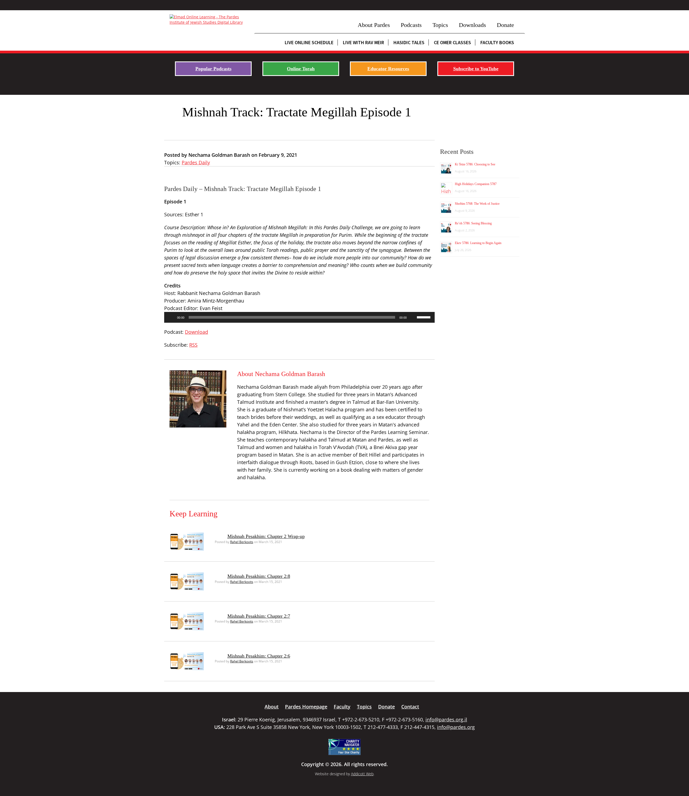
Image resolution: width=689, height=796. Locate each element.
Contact (410, 706)
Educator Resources (388, 68)
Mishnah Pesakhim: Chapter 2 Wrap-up (266, 536)
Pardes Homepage (306, 706)
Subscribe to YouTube (475, 68)
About (272, 706)
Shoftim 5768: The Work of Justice (477, 204)
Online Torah (301, 68)
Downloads (472, 25)
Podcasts (411, 25)
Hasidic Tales (408, 42)
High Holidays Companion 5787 (476, 184)
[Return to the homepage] (209, 19)
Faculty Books (497, 42)
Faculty (342, 706)
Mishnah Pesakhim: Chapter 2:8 (258, 576)
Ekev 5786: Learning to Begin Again (478, 243)
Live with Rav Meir (363, 42)
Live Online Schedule (309, 42)
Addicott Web (362, 773)
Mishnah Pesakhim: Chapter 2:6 (258, 656)
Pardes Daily (196, 162)
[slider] (424, 317)
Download (196, 332)
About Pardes (374, 25)
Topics (440, 25)
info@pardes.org (456, 727)
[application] (299, 317)
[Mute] (412, 317)
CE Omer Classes (452, 42)
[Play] (171, 317)
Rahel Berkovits (241, 542)
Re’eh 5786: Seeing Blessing (473, 223)
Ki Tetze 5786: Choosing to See (475, 164)
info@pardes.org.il (446, 719)
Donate (505, 25)
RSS (193, 345)
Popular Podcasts (213, 68)
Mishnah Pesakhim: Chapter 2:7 (258, 616)
